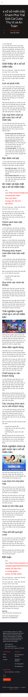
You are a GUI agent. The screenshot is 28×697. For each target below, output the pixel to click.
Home (4, 654)
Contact (5, 659)
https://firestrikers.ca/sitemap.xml (11, 613)
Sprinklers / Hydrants (17, 660)
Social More (15, 689)
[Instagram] (4, 675)
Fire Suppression (19, 666)
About (4, 657)
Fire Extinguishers (19, 664)
